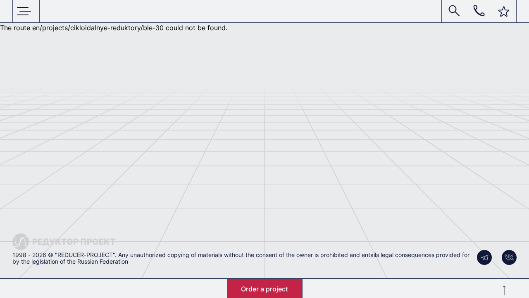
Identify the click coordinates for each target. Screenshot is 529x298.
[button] (503, 11)
